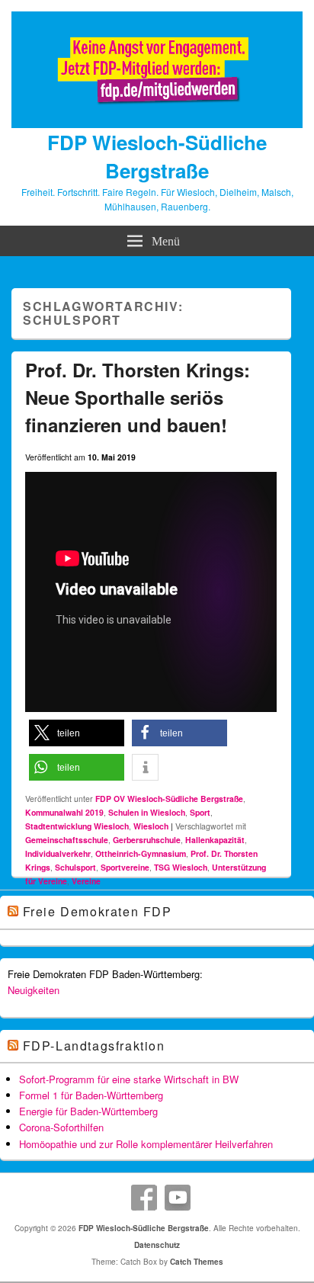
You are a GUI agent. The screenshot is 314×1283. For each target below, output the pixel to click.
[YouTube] (178, 1198)
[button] (76, 733)
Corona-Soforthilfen (61, 1127)
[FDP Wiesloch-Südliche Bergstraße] (157, 123)
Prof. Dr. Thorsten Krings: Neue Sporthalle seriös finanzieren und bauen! (137, 397)
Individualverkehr (58, 853)
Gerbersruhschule (147, 839)
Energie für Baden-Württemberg (88, 1111)
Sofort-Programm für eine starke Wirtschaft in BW (129, 1079)
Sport (200, 812)
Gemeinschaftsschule (66, 839)
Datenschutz (157, 1245)
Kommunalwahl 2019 (64, 812)
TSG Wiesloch (180, 867)
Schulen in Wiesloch (146, 812)
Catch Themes (196, 1261)
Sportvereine (125, 867)
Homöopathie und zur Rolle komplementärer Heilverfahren (146, 1144)
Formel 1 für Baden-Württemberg (91, 1095)
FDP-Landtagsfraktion (94, 1045)
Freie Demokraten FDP (97, 911)
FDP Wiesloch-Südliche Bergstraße (157, 156)
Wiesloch (150, 826)
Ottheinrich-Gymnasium (140, 853)
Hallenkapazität (215, 839)
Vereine (86, 881)
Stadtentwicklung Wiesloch (77, 826)
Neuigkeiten (33, 990)
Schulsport (75, 867)
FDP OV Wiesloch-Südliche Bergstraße (169, 798)
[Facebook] (144, 1198)
